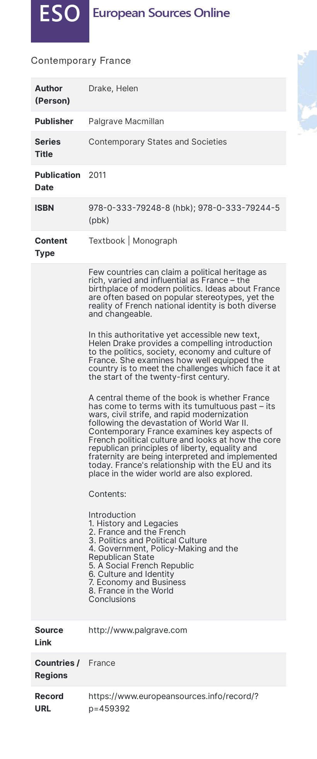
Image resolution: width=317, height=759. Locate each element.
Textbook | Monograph (133, 240)
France (102, 663)
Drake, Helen (113, 88)
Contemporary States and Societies (158, 141)
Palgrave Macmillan (126, 121)
